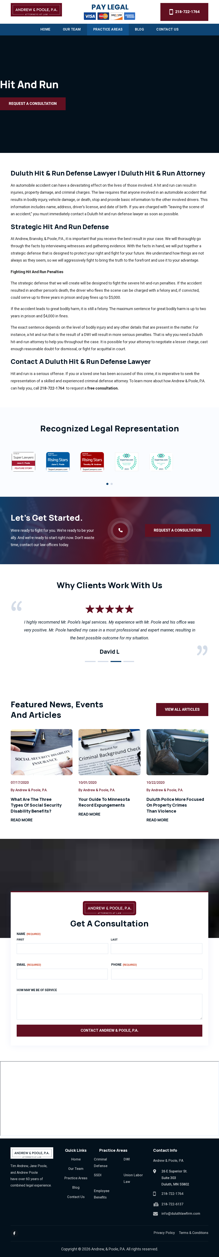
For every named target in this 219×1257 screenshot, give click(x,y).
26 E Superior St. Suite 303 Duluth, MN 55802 (175, 1177)
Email (29, 964)
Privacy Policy (164, 1233)
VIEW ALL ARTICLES (182, 709)
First (20, 939)
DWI (127, 1159)
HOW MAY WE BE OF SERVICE (37, 990)
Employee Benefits (101, 1194)
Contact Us (167, 29)
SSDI (97, 1175)
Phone (124, 964)
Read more (22, 819)
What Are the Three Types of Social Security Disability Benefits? (36, 805)
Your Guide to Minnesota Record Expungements (104, 802)
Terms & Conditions (193, 1233)
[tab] (107, 484)
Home (45, 29)
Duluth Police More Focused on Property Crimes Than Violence (175, 805)
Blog (139, 29)
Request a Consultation (33, 103)
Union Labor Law (133, 1178)
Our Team (72, 29)
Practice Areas (108, 29)
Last (114, 939)
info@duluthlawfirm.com (180, 1214)
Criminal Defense (100, 1162)
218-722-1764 (187, 12)
